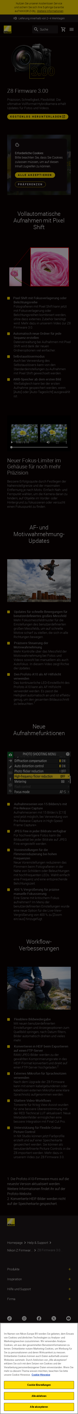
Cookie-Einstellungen (39, 1385)
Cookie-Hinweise (41, 1374)
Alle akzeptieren (39, 1406)
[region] (39, 1368)
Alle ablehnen (39, 1396)
